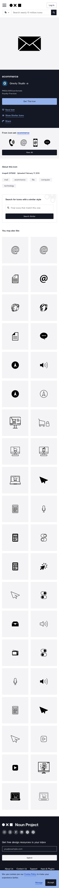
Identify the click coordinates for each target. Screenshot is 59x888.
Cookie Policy (30, 874)
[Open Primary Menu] (4, 5)
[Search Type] (6, 12)
